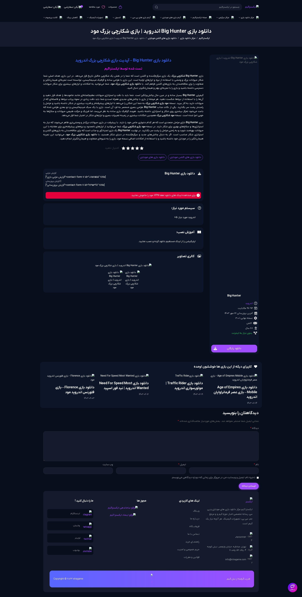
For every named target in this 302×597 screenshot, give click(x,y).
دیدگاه (254, 428)
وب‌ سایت (108, 464)
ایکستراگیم (204, 38)
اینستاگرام (75, 513)
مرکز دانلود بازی (187, 38)
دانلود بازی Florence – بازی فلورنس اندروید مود (74, 390)
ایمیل (182, 464)
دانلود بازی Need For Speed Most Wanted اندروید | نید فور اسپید (124, 386)
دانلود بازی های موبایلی (152, 157)
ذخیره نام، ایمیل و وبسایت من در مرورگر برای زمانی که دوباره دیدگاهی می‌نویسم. (213, 477)
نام (256, 464)
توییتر (78, 537)
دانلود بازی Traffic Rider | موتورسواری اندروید (184, 386)
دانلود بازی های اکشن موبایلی (162, 38)
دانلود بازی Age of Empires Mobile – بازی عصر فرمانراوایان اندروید (235, 392)
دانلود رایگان (234, 348)
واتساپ (76, 525)
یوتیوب (76, 550)
